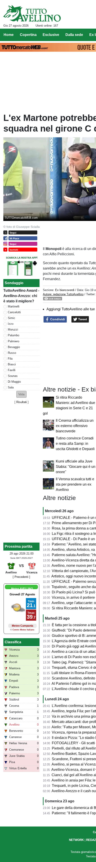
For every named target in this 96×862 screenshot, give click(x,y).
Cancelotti (14, 312)
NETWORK (76, 840)
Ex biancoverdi (64, 290)
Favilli (11, 370)
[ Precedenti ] (21, 577)
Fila (10, 358)
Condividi (57, 319)
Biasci (12, 364)
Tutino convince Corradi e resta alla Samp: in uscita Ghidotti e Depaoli (75, 443)
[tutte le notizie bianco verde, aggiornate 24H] (32, 14)
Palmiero (13, 341)
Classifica (13, 642)
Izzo (10, 323)
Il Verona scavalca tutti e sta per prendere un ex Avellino (75, 484)
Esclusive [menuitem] (51, 35)
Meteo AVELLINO (22, 588)
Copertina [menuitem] (28, 35)
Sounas (13, 376)
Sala (11, 387)
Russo (12, 352)
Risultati (21, 402)
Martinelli (13, 306)
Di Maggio (14, 381)
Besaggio (14, 347)
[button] (21, 394)
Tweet (82, 319)
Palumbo (13, 335)
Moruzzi (13, 329)
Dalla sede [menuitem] (74, 35)
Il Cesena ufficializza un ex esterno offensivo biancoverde (75, 426)
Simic (11, 318)
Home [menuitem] (9, 35)
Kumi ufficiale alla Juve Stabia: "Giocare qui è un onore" (75, 466)
